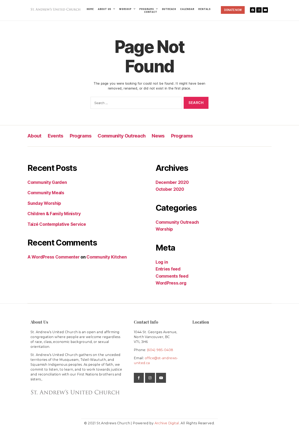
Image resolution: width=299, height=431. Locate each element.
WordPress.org (171, 283)
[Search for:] (135, 103)
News (158, 136)
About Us (104, 9)
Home (90, 9)
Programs (146, 9)
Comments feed (172, 276)
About (34, 136)
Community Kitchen (106, 257)
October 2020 (170, 189)
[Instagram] (259, 10)
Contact (150, 11)
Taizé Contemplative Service (56, 224)
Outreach (169, 9)
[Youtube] (265, 10)
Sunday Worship (44, 203)
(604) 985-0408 (160, 350)
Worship (125, 9)
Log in (162, 262)
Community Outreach (121, 136)
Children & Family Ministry (54, 213)
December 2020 (172, 182)
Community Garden (47, 182)
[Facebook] (252, 10)
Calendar (187, 9)
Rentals (204, 9)
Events (55, 136)
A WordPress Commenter (53, 257)
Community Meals (45, 192)
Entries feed (168, 269)
